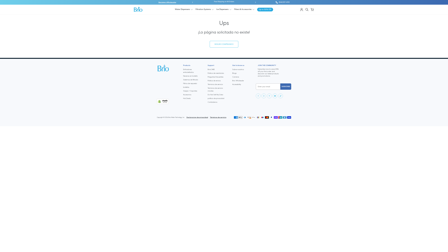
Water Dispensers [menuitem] (182, 9)
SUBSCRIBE (286, 86)
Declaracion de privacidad (197, 117)
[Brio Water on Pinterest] (269, 96)
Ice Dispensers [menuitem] (222, 9)
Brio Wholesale (238, 81)
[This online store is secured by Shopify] (168, 101)
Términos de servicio (215, 84)
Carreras (235, 77)
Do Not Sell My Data (215, 95)
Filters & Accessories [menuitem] (243, 9)
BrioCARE (211, 69)
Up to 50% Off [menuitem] (265, 9)
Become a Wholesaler (167, 2)
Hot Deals (187, 98)
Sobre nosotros (238, 69)
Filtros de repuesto (190, 83)
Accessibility (236, 84)
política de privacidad (216, 98)
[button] (192, 2)
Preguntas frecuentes (215, 77)
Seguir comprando (224, 44)
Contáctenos (212, 102)
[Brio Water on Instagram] (263, 96)
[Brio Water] (138, 9)
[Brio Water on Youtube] (275, 96)
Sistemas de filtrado (190, 80)
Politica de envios (214, 81)
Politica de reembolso (216, 73)
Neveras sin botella (190, 76)
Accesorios (187, 95)
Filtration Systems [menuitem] (203, 9)
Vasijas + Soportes (190, 91)
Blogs (234, 73)
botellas (186, 87)
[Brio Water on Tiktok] (280, 96)
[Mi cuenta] (301, 9)
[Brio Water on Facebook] (258, 96)
